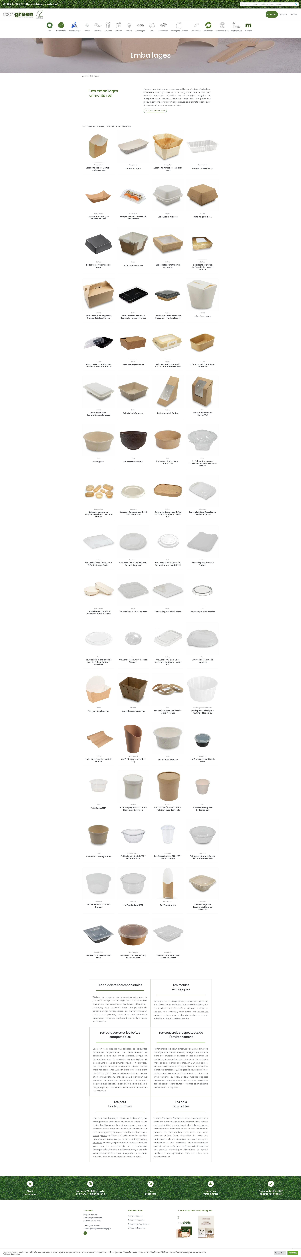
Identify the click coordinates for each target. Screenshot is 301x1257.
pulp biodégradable (114, 1014)
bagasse (203, 1063)
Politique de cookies (11, 1254)
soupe (104, 1135)
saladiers (97, 1011)
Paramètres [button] (279, 1253)
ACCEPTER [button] (293, 1253)
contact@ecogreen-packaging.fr (43, 4)
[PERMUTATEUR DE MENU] (84, 36)
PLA (167, 1125)
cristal (95, 1014)
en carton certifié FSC (105, 1077)
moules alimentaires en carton (192, 1015)
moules (171, 1001)
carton (157, 1125)
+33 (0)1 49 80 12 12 (14, 4)
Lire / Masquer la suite (155, 111)
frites (143, 1063)
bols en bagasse (200, 1125)
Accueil (85, 76)
